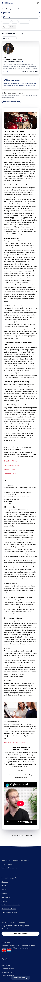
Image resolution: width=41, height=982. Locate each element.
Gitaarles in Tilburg (10, 461)
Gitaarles (5, 882)
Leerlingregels (6, 965)
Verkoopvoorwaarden (9, 913)
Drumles (4, 901)
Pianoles (4, 886)
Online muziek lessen (9, 909)
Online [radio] (12, 27)
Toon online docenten (11, 101)
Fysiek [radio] (5, 27)
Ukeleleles (5, 893)
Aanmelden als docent (20, 934)
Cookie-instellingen (8, 975)
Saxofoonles (6, 897)
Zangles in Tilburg (10, 469)
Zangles (4, 889)
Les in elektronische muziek (11, 905)
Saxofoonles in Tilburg (11, 465)
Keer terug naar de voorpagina (14, 742)
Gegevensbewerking (8, 968)
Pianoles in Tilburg (10, 474)
